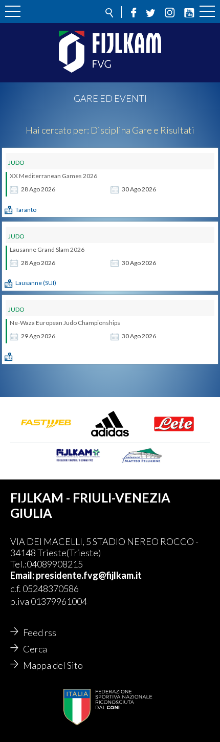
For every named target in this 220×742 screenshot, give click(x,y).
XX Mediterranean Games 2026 (53, 176)
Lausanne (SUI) (35, 283)
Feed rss (39, 632)
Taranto (25, 209)
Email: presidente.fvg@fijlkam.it (76, 575)
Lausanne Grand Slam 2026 (47, 249)
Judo (16, 162)
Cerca (35, 648)
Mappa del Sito (53, 665)
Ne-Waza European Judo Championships (65, 322)
